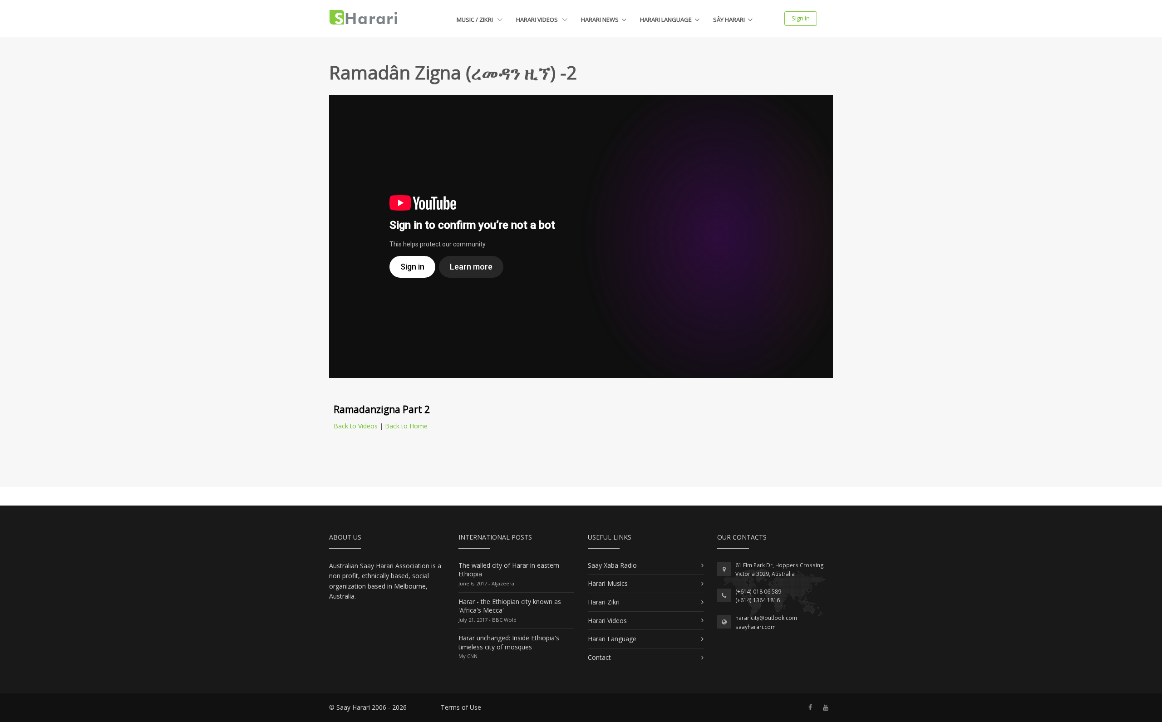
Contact (599, 657)
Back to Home (406, 426)
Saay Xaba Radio (612, 565)
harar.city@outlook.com (766, 618)
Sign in (801, 18)
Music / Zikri (475, 19)
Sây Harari (729, 19)
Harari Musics (608, 583)
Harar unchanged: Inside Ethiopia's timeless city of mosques (508, 642)
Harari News (600, 19)
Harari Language (666, 19)
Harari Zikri (604, 602)
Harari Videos (537, 19)
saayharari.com (755, 627)
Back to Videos (356, 426)
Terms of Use (461, 707)
